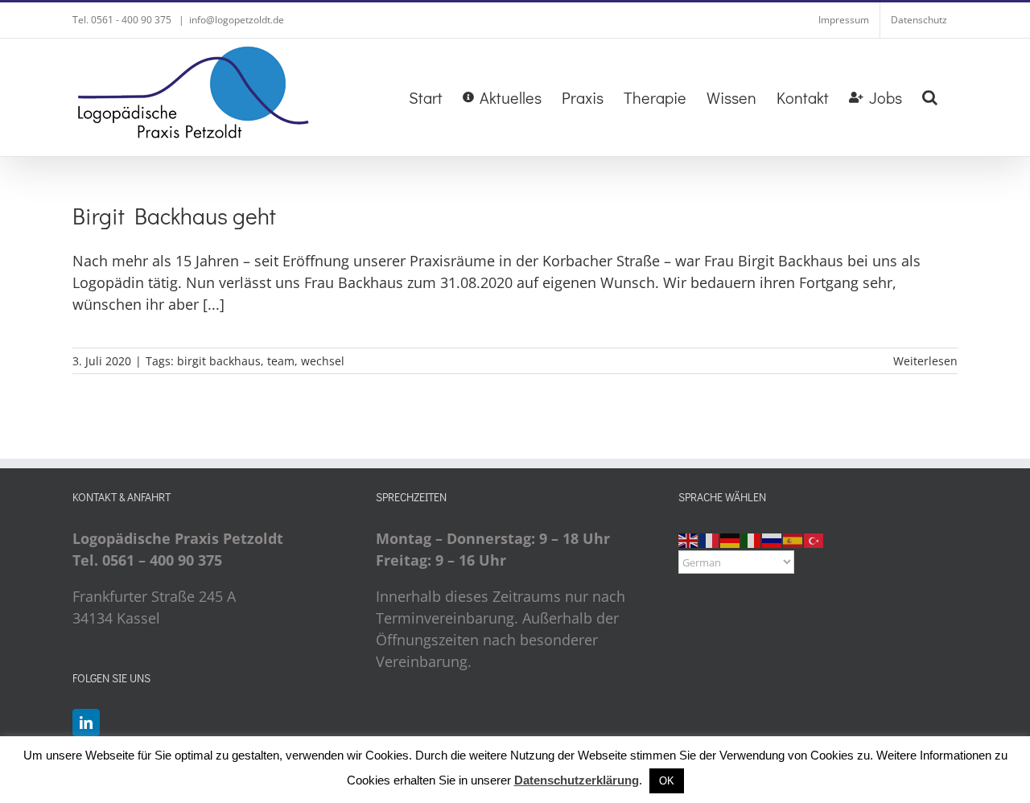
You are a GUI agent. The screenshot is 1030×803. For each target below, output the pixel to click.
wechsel (322, 361)
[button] (929, 97)
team (281, 361)
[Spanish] (793, 538)
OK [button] (666, 781)
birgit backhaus (219, 361)
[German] (730, 538)
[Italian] (751, 538)
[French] (709, 538)
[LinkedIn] (86, 722)
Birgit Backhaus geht (174, 215)
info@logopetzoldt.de (236, 20)
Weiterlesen (925, 361)
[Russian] (772, 538)
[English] (688, 538)
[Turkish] (814, 538)
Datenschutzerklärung (576, 780)
